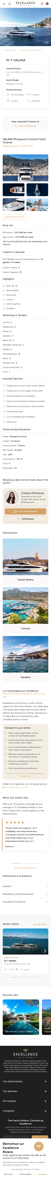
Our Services (25, 1091)
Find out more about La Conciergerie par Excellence (25, 774)
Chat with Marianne (27, 511)
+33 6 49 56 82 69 (27, 126)
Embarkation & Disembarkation (18, 894)
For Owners (25, 1101)
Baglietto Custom (11, 957)
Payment (7, 886)
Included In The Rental (14, 902)
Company (25, 1111)
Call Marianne (27, 519)
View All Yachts (40, 924)
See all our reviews (24, 868)
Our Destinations (25, 1081)
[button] (4, 27)
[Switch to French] (47, 3)
